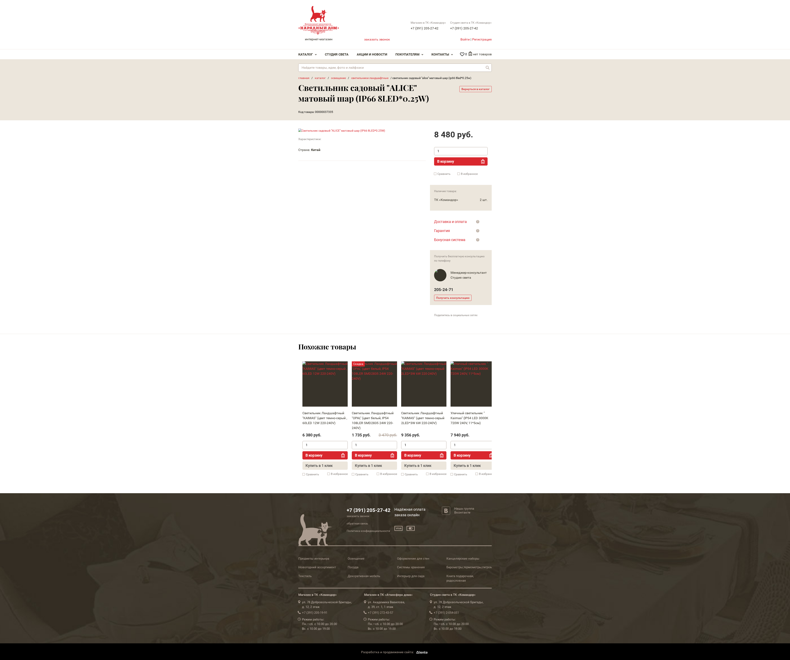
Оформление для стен (413, 558)
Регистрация (482, 39)
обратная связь (357, 523)
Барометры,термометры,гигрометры (473, 567)
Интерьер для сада (410, 576)
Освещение (356, 558)
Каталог (305, 54)
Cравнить (444, 173)
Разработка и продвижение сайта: (388, 652)
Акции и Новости (372, 54)
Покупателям (407, 54)
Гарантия (442, 231)
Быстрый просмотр (325, 385)
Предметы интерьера (313, 558)
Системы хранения (411, 567)
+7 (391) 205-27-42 (424, 28)
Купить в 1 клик (319, 465)
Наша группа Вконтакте (464, 510)
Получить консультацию (452, 297)
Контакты (440, 54)
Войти (465, 39)
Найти (487, 68)
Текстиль (305, 576)
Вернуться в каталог (475, 89)
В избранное (469, 173)
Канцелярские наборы (462, 558)
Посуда (353, 567)
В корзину (445, 161)
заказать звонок (377, 39)
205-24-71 (443, 289)
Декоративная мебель (364, 576)
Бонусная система (449, 240)
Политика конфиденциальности (368, 530)
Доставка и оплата (450, 221)
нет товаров (482, 54)
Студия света (337, 54)
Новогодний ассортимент (317, 567)
